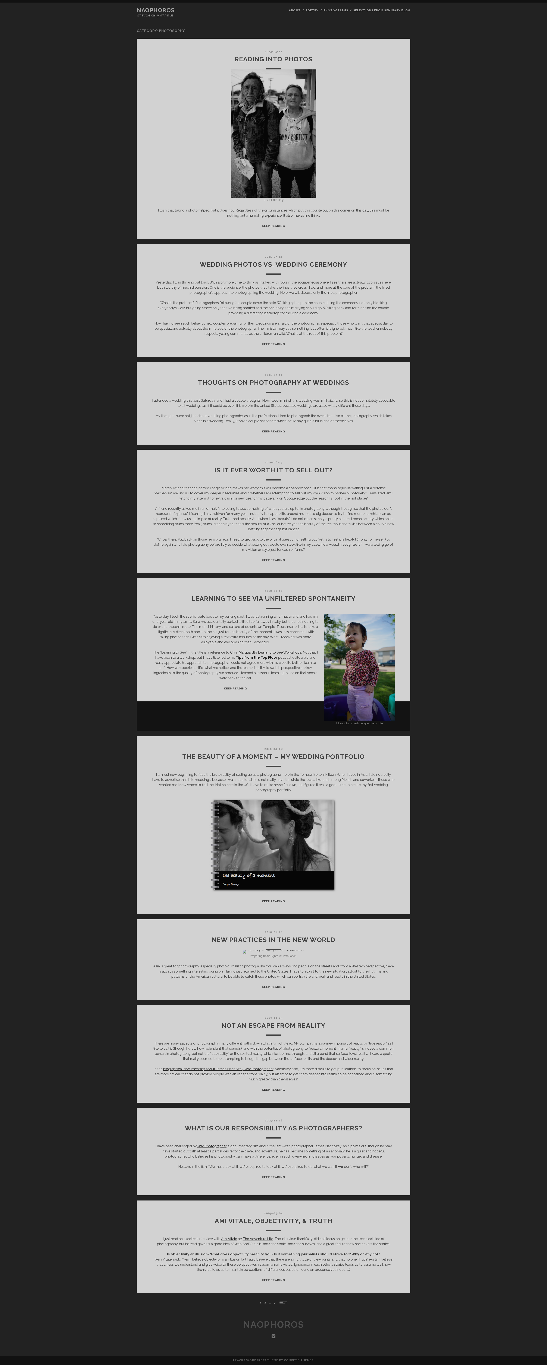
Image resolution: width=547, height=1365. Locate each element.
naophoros (156, 10)
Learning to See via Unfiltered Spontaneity (273, 598)
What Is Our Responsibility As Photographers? (273, 1128)
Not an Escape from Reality (273, 1025)
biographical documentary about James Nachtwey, (218, 1069)
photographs (335, 10)
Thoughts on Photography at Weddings (273, 382)
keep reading (273, 226)
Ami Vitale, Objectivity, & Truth (273, 1221)
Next (283, 1302)
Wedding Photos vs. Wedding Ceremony (273, 264)
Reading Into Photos (274, 59)
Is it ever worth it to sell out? (273, 470)
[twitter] (273, 1336)
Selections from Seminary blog (381, 10)
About (294, 10)
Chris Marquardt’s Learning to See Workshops (265, 652)
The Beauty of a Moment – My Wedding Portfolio (273, 756)
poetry (312, 10)
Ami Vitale (229, 1239)
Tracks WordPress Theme (255, 1360)
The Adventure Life (258, 1239)
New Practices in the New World (273, 939)
